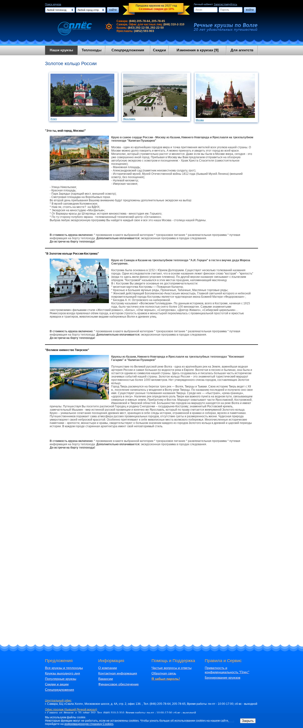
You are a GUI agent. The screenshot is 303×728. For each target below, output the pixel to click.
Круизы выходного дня (62, 673)
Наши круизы (61, 50)
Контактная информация (117, 673)
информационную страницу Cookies (88, 724)
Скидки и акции (57, 684)
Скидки (159, 50)
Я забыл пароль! (166, 679)
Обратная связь (164, 673)
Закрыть (248, 721)
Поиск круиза (53, 4)
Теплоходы (92, 50)
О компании (107, 668)
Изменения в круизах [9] (197, 50)
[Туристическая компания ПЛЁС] (71, 28)
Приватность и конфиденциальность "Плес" (227, 670)
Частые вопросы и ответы (172, 668)
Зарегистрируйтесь (225, 4)
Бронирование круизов (222, 677)
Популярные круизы (60, 679)
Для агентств (242, 50)
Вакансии (105, 679)
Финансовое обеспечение (118, 684)
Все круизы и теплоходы (64, 668)
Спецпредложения (127, 50)
